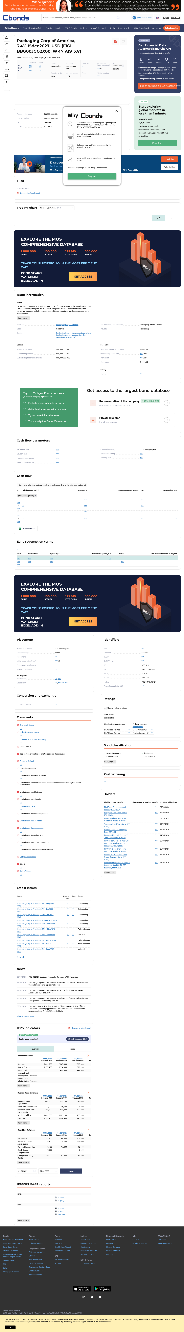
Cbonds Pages (9, 1260)
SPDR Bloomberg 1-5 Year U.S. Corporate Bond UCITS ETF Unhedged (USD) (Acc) (116, 843)
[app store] (82, 1288)
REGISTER (175, 18)
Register (92, 176)
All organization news (25, 1016)
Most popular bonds (11, 1272)
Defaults (32, 1256)
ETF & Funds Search (88, 1263)
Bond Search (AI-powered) (13, 1243)
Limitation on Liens (27, 806)
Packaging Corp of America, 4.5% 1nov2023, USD (37, 940)
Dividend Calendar (36, 1243)
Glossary (109, 1255)
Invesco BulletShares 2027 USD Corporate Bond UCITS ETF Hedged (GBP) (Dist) (117, 865)
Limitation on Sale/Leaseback (32, 828)
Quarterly (35, 1049)
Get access (83, 276)
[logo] (16, 17)
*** (40, 65)
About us (156, 28)
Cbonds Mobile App (62, 1251)
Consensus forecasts (88, 1251)
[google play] (102, 1288)
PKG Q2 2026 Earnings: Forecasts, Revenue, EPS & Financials (53, 977)
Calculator (162, 1240)
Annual (72, 1049)
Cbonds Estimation (10, 1251)
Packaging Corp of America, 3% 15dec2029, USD (37, 920)
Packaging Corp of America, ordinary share (73, 333)
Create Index (85, 1247)
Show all (20, 957)
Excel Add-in (124, 28)
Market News (111, 1240)
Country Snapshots (87, 1243)
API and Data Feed (62, 1260)
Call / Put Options (36, 1263)
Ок (10, 1327)
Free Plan (157, 143)
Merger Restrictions (28, 857)
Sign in (166, 18)
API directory (60, 1263)
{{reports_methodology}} (81, 1028)
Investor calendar (35, 1275)
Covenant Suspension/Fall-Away (33, 739)
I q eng (61, 1197)
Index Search (85, 1240)
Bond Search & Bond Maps (13, 1240)
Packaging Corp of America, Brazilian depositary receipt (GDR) (71, 336)
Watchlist (58, 1243)
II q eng (61, 1200)
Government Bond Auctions (39, 1267)
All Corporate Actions (37, 1252)
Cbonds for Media (113, 1251)
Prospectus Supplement (30, 193)
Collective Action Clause (29, 732)
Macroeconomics (87, 1255)
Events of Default (27, 761)
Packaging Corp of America (67, 325)
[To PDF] (115, 41)
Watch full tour (170, 167)
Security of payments (140, 1243)
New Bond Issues (35, 1260)
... (6, 89)
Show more (22, 318)
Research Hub (111, 1243)
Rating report (138, 727)
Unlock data (169, 159)
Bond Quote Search (10, 1247)
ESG (4, 1264)
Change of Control (27, 725)
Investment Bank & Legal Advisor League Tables (12, 1256)
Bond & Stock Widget (63, 1247)
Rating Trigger (25, 871)
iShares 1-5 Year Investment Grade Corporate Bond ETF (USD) (115, 857)
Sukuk (5, 1268)
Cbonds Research (113, 1247)
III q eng (61, 1214)
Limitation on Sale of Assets (31, 821)
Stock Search (34, 1240)
